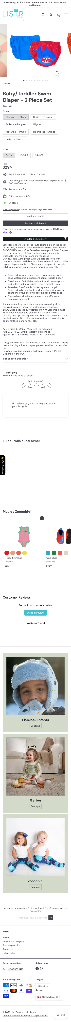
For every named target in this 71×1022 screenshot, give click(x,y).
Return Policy (9, 953)
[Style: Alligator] (24, 482)
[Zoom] (57, 72)
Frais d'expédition (11, 209)
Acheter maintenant (35, 223)
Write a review (35, 612)
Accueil (6, 83)
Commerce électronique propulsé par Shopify (25, 1015)
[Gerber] (35, 766)
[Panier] (58, 15)
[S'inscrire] (50, 918)
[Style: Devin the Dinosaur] (12, 482)
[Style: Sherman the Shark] (6, 482)
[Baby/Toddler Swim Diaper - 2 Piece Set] (23, 474)
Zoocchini (23, 511)
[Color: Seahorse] (12, 553)
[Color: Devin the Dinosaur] (54, 553)
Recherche (8, 949)
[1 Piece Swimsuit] (23, 543)
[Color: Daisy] (66, 553)
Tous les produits (11, 945)
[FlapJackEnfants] (35, 686)
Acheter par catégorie (13, 941)
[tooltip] (65, 238)
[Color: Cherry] (6, 553)
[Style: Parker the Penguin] (18, 482)
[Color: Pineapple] (24, 553)
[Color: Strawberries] (18, 553)
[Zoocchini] (35, 847)
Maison (6, 937)
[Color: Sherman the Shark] (48, 553)
